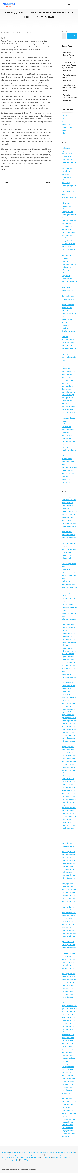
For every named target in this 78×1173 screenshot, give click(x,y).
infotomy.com (66, 694)
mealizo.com (66, 552)
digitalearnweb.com (69, 500)
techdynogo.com (67, 706)
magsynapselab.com (69, 723)
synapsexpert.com (68, 1119)
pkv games (33, 33)
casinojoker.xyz (67, 398)
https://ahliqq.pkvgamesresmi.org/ (31, 1160)
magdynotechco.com (69, 863)
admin (12, 33)
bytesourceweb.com (69, 796)
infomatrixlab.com (68, 997)
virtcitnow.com (67, 209)
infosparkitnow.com (68, 866)
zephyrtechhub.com (69, 1113)
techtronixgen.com (68, 726)
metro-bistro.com (68, 342)
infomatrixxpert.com (69, 913)
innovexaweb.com (68, 1078)
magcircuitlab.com (68, 936)
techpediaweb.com (68, 738)
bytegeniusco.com (68, 758)
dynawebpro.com (68, 1084)
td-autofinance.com (68, 238)
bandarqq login (67, 124)
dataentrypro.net (67, 508)
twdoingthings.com (68, 665)
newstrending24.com (69, 467)
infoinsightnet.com (68, 892)
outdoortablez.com (68, 691)
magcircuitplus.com (68, 813)
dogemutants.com (68, 657)
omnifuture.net (67, 159)
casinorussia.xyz (68, 386)
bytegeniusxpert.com (69, 878)
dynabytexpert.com (68, 1058)
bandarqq (65, 130)
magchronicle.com (68, 709)
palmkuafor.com (67, 506)
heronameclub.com (68, 686)
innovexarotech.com (69, 808)
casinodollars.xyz (68, 395)
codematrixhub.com (69, 761)
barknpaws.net (67, 555)
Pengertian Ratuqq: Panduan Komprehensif (69, 77)
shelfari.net (65, 383)
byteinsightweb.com (69, 718)
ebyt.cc (64, 293)
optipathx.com (67, 1046)
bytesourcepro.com (68, 991)
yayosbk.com (66, 366)
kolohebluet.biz (67, 374)
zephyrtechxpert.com (69, 959)
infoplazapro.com (68, 750)
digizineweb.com (68, 907)
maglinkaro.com (67, 985)
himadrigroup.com (68, 232)
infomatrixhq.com (68, 921)
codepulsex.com (67, 971)
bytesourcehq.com (68, 895)
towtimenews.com (68, 604)
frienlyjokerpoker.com (69, 241)
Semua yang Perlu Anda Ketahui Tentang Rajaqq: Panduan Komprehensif (69, 66)
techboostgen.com (68, 852)
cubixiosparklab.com (69, 924)
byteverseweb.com (68, 1003)
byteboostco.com (68, 942)
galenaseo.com (67, 409)
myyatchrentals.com (69, 572)
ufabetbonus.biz (67, 470)
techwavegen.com (68, 770)
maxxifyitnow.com (68, 1038)
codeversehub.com (68, 1000)
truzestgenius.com (68, 953)
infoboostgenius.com (69, 767)
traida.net (65, 337)
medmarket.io (66, 689)
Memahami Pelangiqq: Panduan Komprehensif (68, 55)
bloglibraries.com (68, 625)
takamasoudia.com (68, 662)
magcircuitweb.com (68, 732)
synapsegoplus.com (69, 1011)
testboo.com (66, 354)
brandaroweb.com (68, 1133)
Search (64, 31)
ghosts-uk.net (66, 177)
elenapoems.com (68, 648)
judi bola (72, 1152)
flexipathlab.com (67, 1090)
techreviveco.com (68, 982)
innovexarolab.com (68, 784)
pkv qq (66, 1152)
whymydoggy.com (68, 497)
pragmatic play (67, 127)
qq (62, 121)
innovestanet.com (68, 1055)
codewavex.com (67, 939)
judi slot (64, 115)
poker (64, 133)
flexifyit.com (66, 1061)
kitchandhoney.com (68, 339)
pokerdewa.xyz (67, 401)
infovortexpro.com (68, 811)
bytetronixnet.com (68, 819)
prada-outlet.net (67, 148)
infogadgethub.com (68, 846)
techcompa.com (67, 226)
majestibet (4, 1160)
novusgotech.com (68, 1067)
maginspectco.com (68, 825)
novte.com (65, 310)
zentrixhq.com (67, 1052)
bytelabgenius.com (68, 741)
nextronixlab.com (68, 1049)
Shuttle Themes (15, 1169)
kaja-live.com (66, 223)
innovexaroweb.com (69, 980)
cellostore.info (67, 558)
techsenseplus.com (68, 764)
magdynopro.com (68, 747)
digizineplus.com (68, 1026)
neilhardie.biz (66, 369)
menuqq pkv (5, 1152)
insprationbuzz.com (69, 523)
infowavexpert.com (68, 755)
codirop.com (66, 174)
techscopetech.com (68, 974)
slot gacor (4, 1155)
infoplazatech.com (68, 875)
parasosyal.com (67, 636)
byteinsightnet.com (68, 898)
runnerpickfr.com (67, 156)
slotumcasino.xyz (68, 389)
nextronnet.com (67, 1069)
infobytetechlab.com (69, 787)
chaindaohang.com (68, 296)
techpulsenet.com (68, 956)
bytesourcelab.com (68, 1032)
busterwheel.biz (67, 380)
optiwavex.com (67, 1107)
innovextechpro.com (69, 729)
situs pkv (11, 1155)
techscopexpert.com (69, 735)
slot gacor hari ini (50, 1155)
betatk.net (65, 476)
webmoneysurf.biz (68, 371)
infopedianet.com (68, 1014)
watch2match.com (68, 406)
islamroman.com (67, 235)
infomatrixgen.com (68, 781)
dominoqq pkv (47, 1152)
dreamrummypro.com (69, 511)
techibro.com (66, 247)
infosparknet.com (68, 1035)
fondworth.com (67, 532)
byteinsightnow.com (69, 799)
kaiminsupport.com (68, 514)
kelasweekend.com (68, 473)
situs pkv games (15, 1152)
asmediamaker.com (69, 561)
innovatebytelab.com (69, 881)
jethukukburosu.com (69, 619)
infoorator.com (67, 308)
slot (41, 1152)
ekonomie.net (66, 447)
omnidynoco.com (68, 1110)
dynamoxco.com (67, 1072)
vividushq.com (67, 1093)
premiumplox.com (68, 363)
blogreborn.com (67, 206)
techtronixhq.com (68, 843)
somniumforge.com (68, 622)
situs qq (35, 1152)
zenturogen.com (67, 1075)
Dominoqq (22, 33)
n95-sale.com (66, 203)
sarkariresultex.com (69, 549)
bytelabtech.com (67, 857)
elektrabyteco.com (68, 945)
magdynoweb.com (68, 977)
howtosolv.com (67, 345)
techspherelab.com (68, 994)
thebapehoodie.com (69, 633)
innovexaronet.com (68, 916)
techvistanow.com (68, 918)
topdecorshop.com (68, 433)
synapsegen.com (68, 1087)
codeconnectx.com (68, 910)
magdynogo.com (68, 828)
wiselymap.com (67, 212)
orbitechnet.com (67, 1104)
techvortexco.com (68, 869)
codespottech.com (68, 703)
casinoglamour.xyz (68, 392)
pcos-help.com (67, 168)
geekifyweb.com (67, 872)
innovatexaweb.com (69, 860)
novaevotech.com (68, 927)
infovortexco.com (68, 962)
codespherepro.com (69, 790)
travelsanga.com (67, 438)
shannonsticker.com (69, 520)
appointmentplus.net (69, 450)
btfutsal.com (66, 171)
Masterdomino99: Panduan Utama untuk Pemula (69, 87)
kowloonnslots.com (68, 244)
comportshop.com (68, 430)
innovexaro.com (67, 1029)
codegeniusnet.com (69, 889)
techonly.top (66, 183)
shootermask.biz (67, 377)
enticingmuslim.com (69, 639)
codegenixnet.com (68, 793)
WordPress (32, 1169)
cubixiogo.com (67, 1099)
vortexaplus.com (67, 1096)
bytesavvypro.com (68, 773)
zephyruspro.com (68, 1043)
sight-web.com (67, 229)
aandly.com (66, 479)
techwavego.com (68, 968)
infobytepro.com (67, 884)
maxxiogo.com (67, 1064)
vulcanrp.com (66, 255)
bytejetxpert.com (67, 822)
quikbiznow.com (67, 1125)
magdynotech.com (68, 1020)
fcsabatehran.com (68, 654)
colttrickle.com (67, 154)
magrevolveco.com (68, 805)
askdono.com (66, 180)
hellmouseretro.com (69, 651)
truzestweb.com (67, 1116)
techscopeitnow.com (69, 816)
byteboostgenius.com (69, 1009)
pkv (63, 118)
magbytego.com (67, 886)
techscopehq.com (68, 1023)
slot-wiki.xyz (66, 403)
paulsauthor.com (67, 674)
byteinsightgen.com (69, 776)
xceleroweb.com (67, 1128)
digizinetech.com (68, 779)
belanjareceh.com (68, 517)
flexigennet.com (67, 683)
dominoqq (22, 1155)
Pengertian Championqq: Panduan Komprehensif (69, 97)
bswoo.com (66, 482)
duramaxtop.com (68, 659)
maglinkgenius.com (69, 933)
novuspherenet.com (69, 1101)
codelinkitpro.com (68, 849)
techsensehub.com (68, 855)
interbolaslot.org (67, 503)
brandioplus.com (68, 1081)
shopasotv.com (67, 435)
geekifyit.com (66, 581)
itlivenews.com (67, 459)
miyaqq (11, 1160)
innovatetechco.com (69, 744)
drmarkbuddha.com (68, 299)
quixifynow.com (67, 1040)
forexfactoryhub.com (69, 220)
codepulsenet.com (68, 1017)
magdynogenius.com (69, 721)
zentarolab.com (67, 1122)
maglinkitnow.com (68, 715)
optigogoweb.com (68, 1131)
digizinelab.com (67, 965)
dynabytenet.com (68, 988)
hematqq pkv (40, 1155)
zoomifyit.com (66, 1136)
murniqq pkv (30, 1155)
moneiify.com (66, 569)
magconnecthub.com (69, 1006)
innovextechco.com (68, 930)
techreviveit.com (67, 752)
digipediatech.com (68, 712)
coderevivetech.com (69, 802)
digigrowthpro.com (68, 151)
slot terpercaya (58, 1152)
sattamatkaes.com (68, 584)
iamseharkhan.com (68, 535)
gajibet (17, 1160)
